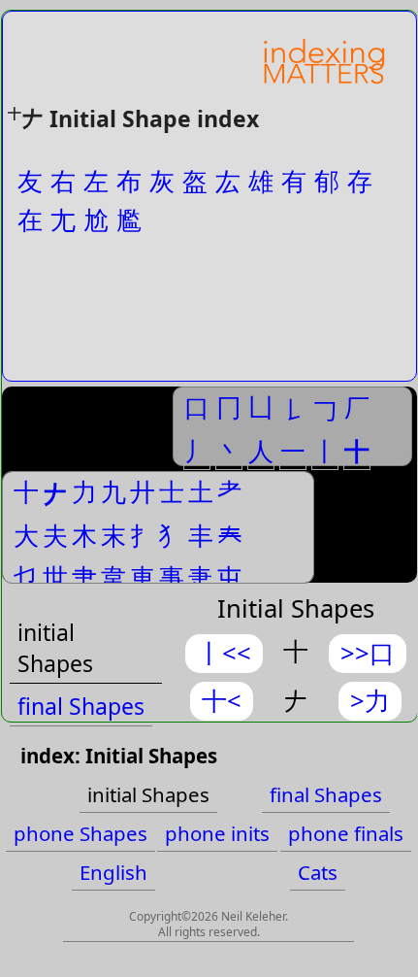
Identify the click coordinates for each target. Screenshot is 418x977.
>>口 (367, 653)
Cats (318, 872)
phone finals (345, 833)
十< (221, 701)
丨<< (224, 653)
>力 (370, 701)
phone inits (217, 833)
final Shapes (81, 706)
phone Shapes (80, 833)
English (113, 872)
